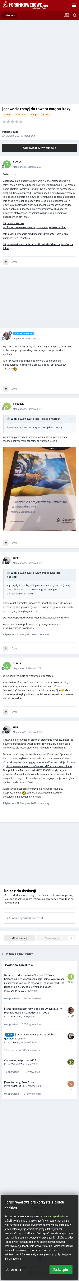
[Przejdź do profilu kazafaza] (70, 1010)
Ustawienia (13, 1270)
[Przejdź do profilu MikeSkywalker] (7, 336)
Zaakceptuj (61, 1270)
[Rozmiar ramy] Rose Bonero (20, 1082)
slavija (14, 131)
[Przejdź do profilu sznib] (70, 1062)
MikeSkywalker (51, 572)
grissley (15, 1042)
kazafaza (16, 1016)
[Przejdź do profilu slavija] (7, 164)
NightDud (16, 1085)
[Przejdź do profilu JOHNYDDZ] (70, 976)
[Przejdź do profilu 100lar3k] (70, 1036)
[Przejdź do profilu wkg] (7, 560)
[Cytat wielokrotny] (5, 262)
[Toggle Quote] (8, 418)
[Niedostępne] (39, 489)
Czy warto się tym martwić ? (20, 1060)
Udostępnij (20, 938)
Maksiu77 (16, 1064)
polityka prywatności (54, 1216)
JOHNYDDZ (17, 990)
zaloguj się (39, 899)
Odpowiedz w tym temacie (39, 147)
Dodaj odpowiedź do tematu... (28, 918)
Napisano (28, 166)
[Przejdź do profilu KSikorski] (7, 406)
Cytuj (14, 261)
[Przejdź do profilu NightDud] (70, 1084)
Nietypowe (29, 135)
